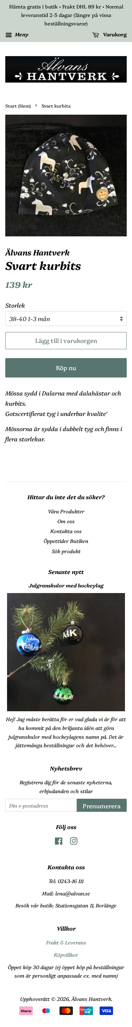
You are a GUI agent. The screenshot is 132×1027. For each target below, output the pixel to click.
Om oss (66, 521)
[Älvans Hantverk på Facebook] (59, 842)
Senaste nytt (66, 571)
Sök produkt (66, 551)
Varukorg (114, 34)
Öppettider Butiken (66, 540)
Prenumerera (102, 806)
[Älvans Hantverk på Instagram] (73, 842)
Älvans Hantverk (91, 998)
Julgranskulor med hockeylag (66, 585)
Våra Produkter (66, 511)
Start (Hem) (18, 106)
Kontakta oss (66, 530)
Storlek (15, 305)
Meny (21, 34)
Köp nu (66, 367)
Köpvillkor (66, 954)
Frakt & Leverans (66, 942)
